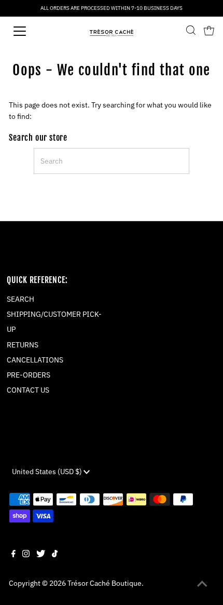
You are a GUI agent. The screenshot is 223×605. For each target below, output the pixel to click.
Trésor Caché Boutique (104, 583)
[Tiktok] (54, 554)
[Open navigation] (31, 31)
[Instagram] (26, 554)
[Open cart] (209, 31)
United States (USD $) (47, 471)
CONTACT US (28, 390)
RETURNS (22, 344)
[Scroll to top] (202, 584)
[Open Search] (191, 31)
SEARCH (20, 299)
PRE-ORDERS (28, 375)
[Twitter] (41, 554)
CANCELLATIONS (35, 360)
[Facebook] (13, 554)
